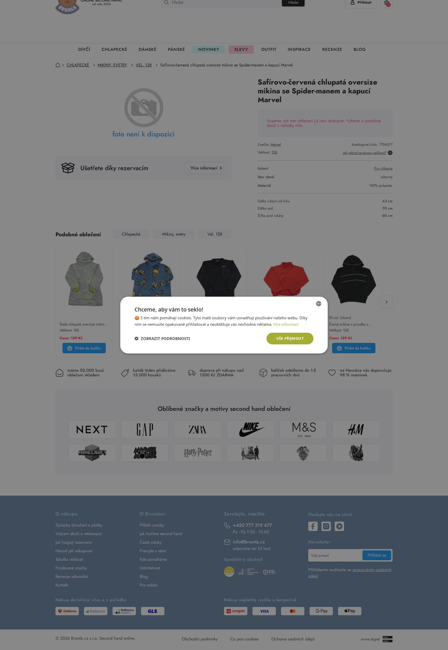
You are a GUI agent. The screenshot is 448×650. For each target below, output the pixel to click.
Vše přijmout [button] (290, 338)
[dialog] (224, 325)
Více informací (286, 324)
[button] (162, 338)
